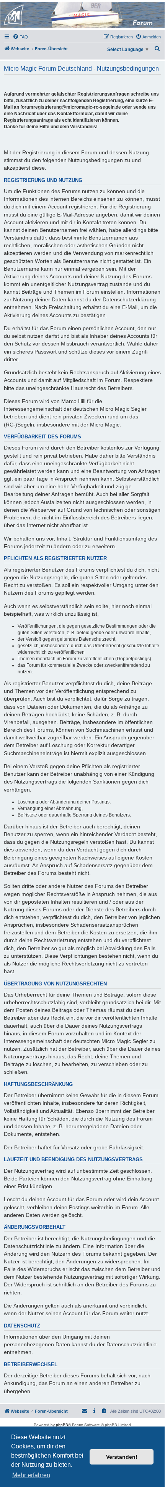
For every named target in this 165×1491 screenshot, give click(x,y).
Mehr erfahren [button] (31, 1475)
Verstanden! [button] (121, 1457)
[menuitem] (20, 36)
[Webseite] (82, 15)
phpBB (62, 1425)
